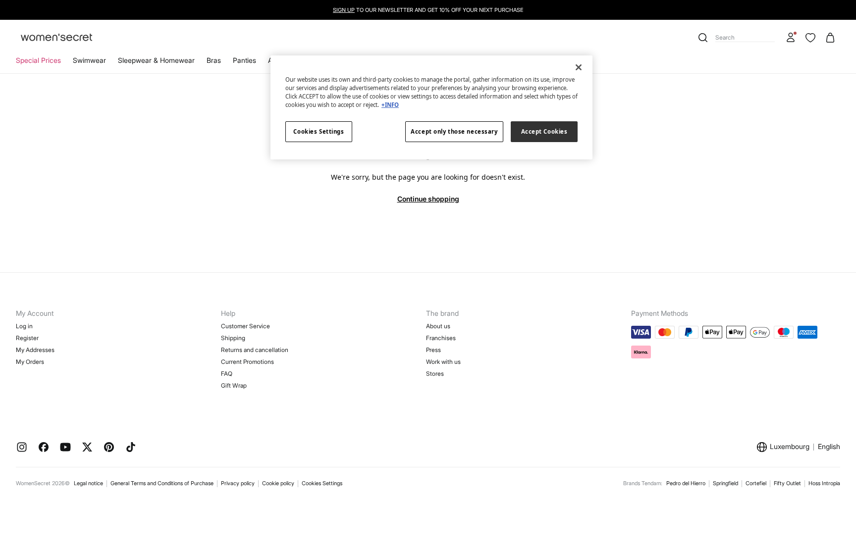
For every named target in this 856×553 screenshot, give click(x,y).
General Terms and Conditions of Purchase (162, 483)
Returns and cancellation (254, 349)
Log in (24, 326)
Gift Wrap (234, 385)
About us (438, 326)
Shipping (233, 338)
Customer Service (245, 326)
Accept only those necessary (454, 131)
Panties (244, 60)
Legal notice (88, 483)
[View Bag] (830, 37)
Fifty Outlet (787, 483)
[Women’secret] (56, 38)
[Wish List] (810, 37)
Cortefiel (756, 483)
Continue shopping (428, 199)
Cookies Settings (322, 483)
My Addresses (35, 349)
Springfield (725, 483)
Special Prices (38, 60)
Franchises (441, 338)
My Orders (30, 361)
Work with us (443, 361)
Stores (435, 373)
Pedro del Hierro (685, 483)
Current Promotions (247, 361)
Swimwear (89, 60)
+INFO (390, 104)
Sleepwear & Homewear (156, 60)
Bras (214, 60)
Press (433, 349)
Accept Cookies (544, 131)
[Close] (578, 67)
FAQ (226, 373)
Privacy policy (238, 483)
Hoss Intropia (824, 483)
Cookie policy (278, 483)
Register (27, 338)
